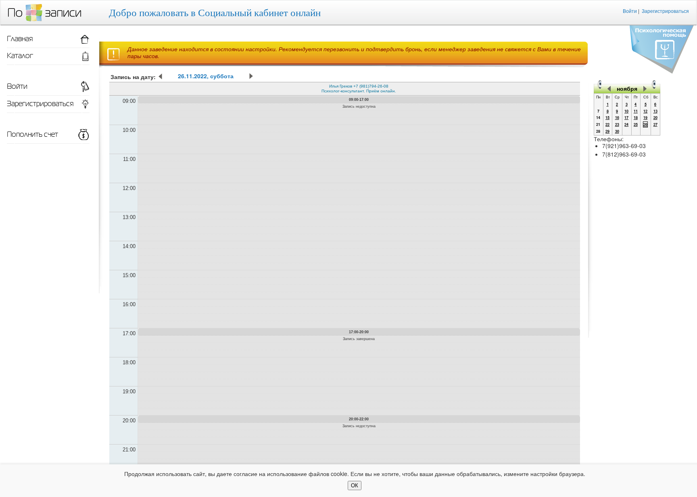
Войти (630, 10)
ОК (354, 485)
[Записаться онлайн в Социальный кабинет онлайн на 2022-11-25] (160, 77)
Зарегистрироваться (665, 10)
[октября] (609, 88)
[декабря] (645, 88)
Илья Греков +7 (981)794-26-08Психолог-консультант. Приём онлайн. (358, 88)
